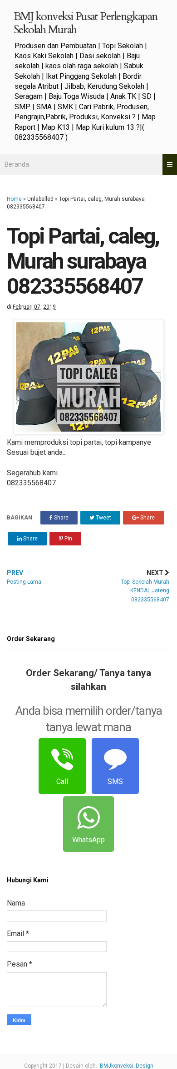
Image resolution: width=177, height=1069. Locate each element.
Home (14, 199)
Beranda (17, 164)
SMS (115, 781)
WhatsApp (88, 839)
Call (62, 781)
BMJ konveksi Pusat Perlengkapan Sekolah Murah (86, 23)
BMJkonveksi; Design (126, 1066)
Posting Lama (24, 577)
